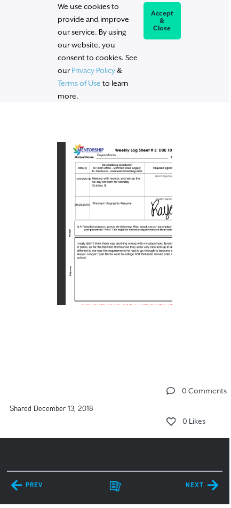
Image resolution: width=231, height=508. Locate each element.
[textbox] (114, 234)
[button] (170, 390)
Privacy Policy (93, 70)
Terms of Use (79, 83)
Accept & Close (162, 21)
